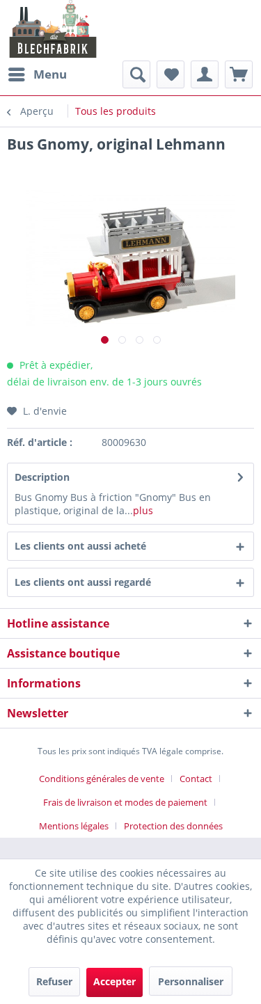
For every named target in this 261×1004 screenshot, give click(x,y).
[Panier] (239, 74)
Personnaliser (190, 981)
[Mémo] (170, 74)
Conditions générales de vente (101, 778)
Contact (196, 778)
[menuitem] (37, 74)
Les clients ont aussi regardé (83, 582)
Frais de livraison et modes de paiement (125, 802)
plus (143, 510)
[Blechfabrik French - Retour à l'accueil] (53, 29)
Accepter (114, 981)
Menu (50, 74)
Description (42, 477)
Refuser (54, 981)
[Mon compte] (205, 74)
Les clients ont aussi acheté (80, 545)
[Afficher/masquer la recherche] (136, 74)
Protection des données (173, 826)
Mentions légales (74, 826)
